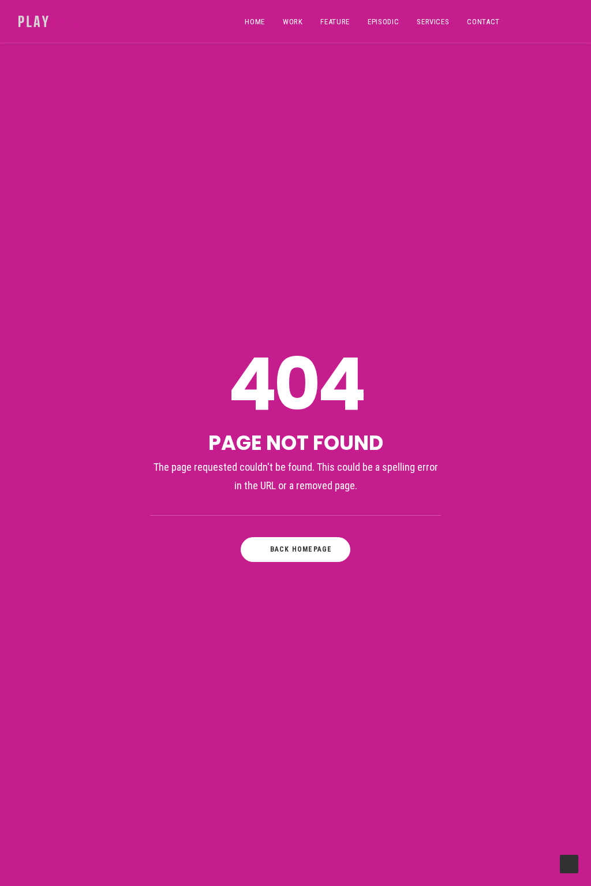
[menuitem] (255, 21)
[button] (528, 21)
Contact (483, 21)
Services (433, 21)
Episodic (383, 21)
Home (255, 21)
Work (293, 21)
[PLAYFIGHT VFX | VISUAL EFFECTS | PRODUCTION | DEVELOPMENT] (52, 21)
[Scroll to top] (569, 863)
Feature (335, 21)
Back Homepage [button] (301, 549)
